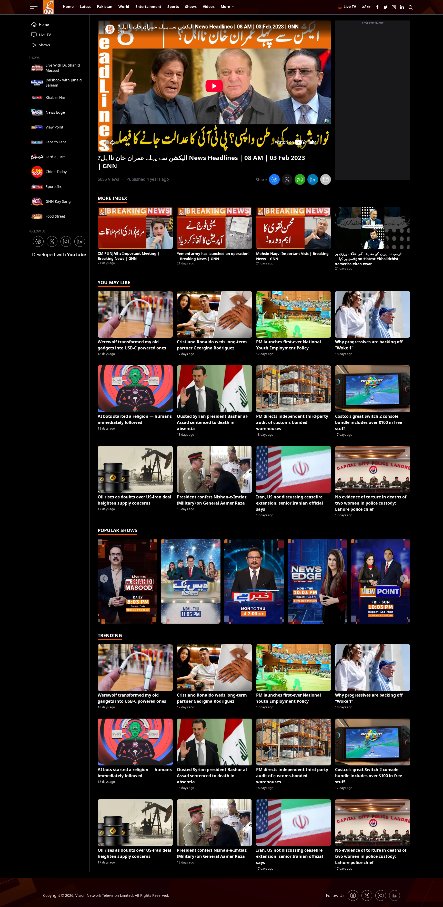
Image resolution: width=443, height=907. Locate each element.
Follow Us (335, 895)
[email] (325, 180)
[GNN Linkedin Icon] (402, 7)
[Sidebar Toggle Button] (34, 6)
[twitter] (287, 180)
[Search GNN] (410, 7)
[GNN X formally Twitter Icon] (386, 7)
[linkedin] (312, 180)
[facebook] (274, 180)
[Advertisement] (372, 103)
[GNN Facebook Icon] (377, 7)
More (225, 6)
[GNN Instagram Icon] (394, 7)
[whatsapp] (300, 180)
